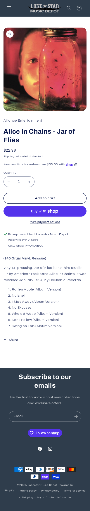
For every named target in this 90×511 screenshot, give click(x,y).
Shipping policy (32, 497)
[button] (9, 8)
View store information (25, 246)
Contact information (59, 497)
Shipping (8, 156)
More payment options (45, 222)
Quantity (9, 172)
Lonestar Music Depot (42, 485)
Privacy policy (50, 491)
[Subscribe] (76, 416)
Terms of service (75, 491)
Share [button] (13, 339)
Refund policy (28, 491)
